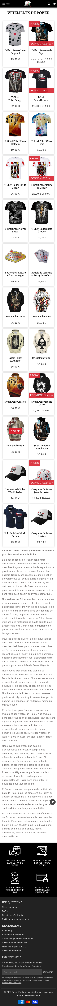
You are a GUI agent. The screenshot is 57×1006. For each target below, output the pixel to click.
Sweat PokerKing (42, 316)
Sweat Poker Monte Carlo (41, 403)
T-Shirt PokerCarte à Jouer (41, 230)
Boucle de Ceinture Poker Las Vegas (15, 274)
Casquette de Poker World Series (15, 491)
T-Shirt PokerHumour (42, 99)
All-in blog (7, 931)
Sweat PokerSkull (41, 358)
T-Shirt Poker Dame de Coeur (41, 186)
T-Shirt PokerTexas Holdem (15, 142)
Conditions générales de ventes (17, 938)
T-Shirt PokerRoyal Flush (15, 230)
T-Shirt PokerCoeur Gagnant (15, 52)
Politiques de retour (11, 950)
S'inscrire (48, 972)
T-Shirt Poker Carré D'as (41, 142)
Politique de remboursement (16, 919)
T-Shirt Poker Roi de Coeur (15, 186)
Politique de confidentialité (15, 942)
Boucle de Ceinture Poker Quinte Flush (41, 274)
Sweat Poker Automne (15, 359)
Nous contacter (9, 907)
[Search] (49, 3)
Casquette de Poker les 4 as (41, 535)
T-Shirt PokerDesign (15, 99)
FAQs (5, 911)
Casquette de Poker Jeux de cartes (41, 491)
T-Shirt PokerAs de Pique (42, 52)
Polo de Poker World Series (15, 535)
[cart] (54, 3)
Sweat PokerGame (15, 316)
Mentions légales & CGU (14, 946)
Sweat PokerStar (15, 445)
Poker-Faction (19, 992)
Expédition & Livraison (13, 934)
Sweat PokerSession (15, 401)
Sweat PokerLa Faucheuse (42, 447)
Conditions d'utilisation (13, 915)
